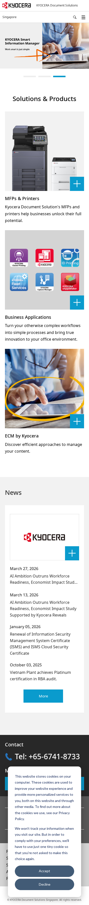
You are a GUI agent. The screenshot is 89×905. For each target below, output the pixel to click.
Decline (44, 884)
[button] (29, 76)
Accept (44, 871)
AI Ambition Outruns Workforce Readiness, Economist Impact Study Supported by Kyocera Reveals (43, 582)
